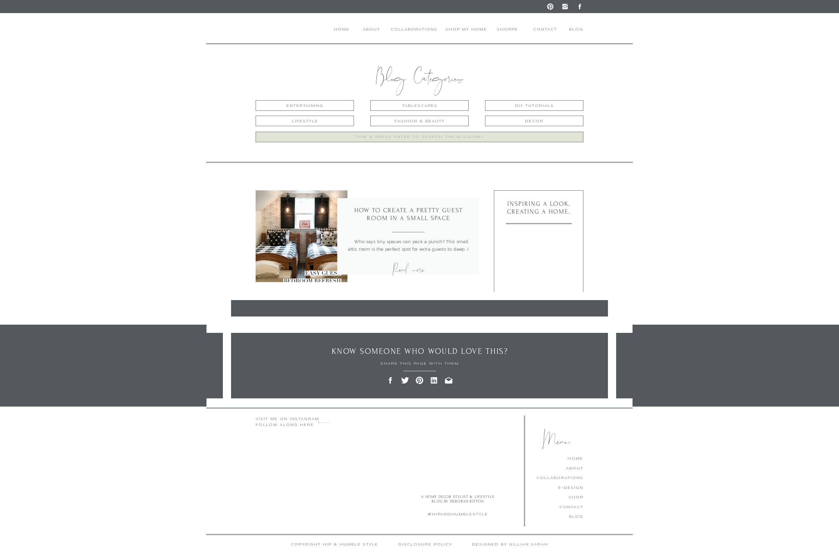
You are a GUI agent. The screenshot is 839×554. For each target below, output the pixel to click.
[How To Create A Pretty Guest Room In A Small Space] (301, 236)
